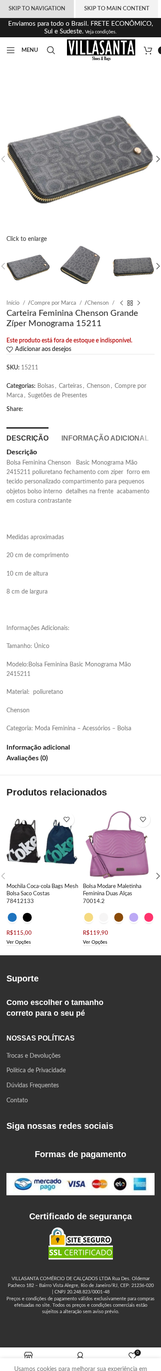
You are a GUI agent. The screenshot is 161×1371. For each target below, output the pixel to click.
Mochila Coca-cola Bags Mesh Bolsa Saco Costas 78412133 (42, 894)
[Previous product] (121, 303)
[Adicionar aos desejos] (66, 819)
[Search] (53, 50)
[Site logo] (101, 50)
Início (13, 303)
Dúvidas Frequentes (32, 1086)
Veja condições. (100, 32)
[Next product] (138, 303)
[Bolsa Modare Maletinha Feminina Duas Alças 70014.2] (119, 844)
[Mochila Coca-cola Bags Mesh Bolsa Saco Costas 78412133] (42, 844)
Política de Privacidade (36, 1071)
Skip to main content (116, 9)
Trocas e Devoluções (33, 1056)
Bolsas (45, 386)
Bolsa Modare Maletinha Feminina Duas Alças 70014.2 (112, 894)
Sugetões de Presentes (57, 396)
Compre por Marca (53, 303)
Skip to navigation (37, 9)
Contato (17, 1101)
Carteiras (70, 386)
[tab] (27, 437)
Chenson (98, 303)
